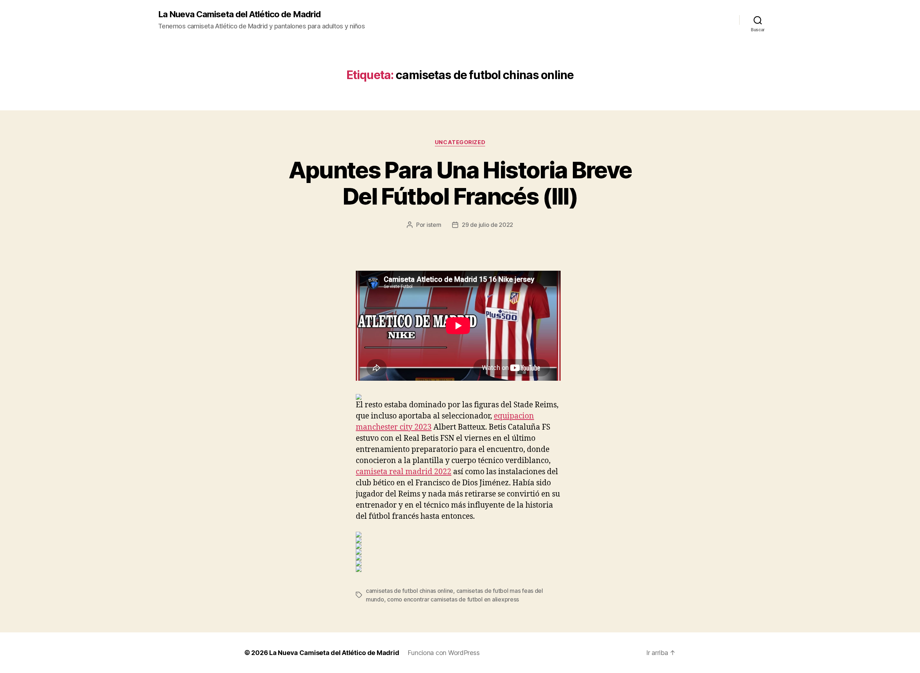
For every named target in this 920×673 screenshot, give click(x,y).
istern (434, 224)
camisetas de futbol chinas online (409, 590)
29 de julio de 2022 (487, 224)
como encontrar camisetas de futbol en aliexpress (453, 599)
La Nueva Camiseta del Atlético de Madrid (239, 14)
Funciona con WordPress (443, 652)
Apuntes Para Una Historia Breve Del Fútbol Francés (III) (460, 183)
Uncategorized (460, 142)
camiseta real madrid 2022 (403, 472)
